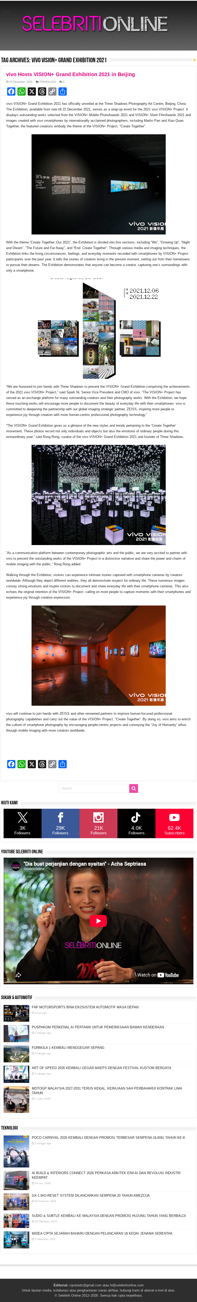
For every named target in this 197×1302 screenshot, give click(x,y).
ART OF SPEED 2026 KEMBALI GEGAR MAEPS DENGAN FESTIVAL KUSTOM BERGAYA (101, 1068)
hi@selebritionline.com (127, 1285)
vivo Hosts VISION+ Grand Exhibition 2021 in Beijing (70, 74)
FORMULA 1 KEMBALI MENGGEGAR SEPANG (68, 1048)
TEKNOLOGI (47, 81)
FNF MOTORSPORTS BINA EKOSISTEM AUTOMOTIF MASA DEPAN (85, 1007)
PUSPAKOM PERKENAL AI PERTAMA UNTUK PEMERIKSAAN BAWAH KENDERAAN (98, 1027)
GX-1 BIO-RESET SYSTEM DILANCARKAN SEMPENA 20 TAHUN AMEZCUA (91, 1195)
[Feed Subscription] (194, 60)
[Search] (133, 788)
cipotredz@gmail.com (85, 1285)
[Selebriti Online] (98, 25)
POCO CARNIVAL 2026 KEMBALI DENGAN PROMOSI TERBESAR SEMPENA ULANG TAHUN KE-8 (108, 1138)
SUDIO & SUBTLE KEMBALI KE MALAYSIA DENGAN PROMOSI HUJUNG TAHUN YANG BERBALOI (109, 1216)
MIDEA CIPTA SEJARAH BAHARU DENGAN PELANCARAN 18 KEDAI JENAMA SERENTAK (102, 1233)
